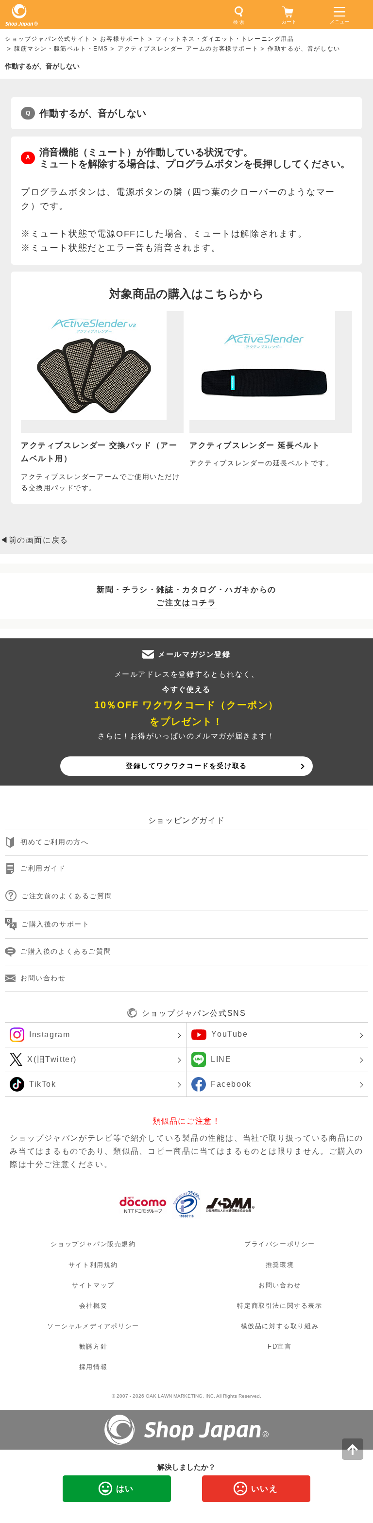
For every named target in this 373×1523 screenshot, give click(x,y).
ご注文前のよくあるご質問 (66, 896)
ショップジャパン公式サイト (48, 38)
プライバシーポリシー (279, 1244)
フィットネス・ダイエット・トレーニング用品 (224, 38)
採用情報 (93, 1366)
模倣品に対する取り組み (280, 1326)
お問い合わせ (43, 978)
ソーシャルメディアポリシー (93, 1326)
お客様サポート (123, 38)
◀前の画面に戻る (34, 540)
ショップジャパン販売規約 (93, 1244)
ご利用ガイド (43, 869)
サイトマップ (93, 1285)
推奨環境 (280, 1264)
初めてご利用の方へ (54, 842)
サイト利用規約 (93, 1264)
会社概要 (93, 1305)
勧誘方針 (93, 1346)
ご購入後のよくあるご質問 (65, 951)
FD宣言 (279, 1346)
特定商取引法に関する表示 (279, 1305)
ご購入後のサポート (55, 924)
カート (289, 21)
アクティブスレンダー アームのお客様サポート (188, 48)
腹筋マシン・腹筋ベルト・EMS (61, 48)
